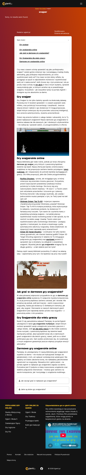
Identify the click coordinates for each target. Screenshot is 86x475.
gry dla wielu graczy (41, 329)
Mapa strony (11, 460)
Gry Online (43, 8)
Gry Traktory (30, 416)
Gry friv (8, 432)
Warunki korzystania (44, 454)
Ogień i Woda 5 (11, 419)
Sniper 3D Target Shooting (30, 232)
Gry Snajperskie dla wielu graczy (32, 58)
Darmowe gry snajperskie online (32, 62)
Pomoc (9, 454)
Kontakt (18, 454)
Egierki (37, 8)
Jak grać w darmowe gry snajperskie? (34, 53)
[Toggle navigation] (81, 3)
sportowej (50, 239)
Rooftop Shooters (27, 179)
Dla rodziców (29, 454)
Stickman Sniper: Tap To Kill (31, 201)
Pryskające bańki (32, 421)
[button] (43, 40)
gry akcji (39, 85)
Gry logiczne (10, 427)
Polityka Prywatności (62, 454)
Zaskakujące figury (12, 423)
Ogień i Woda (30, 412)
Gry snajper (23, 45)
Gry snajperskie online (28, 50)
